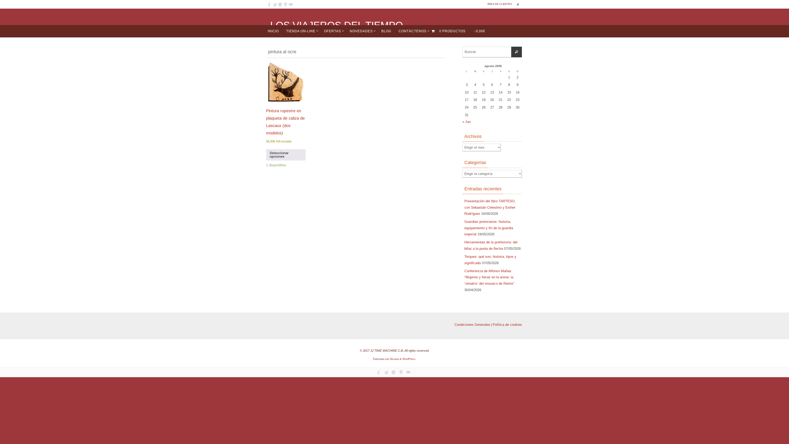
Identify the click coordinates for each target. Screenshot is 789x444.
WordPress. (409, 359)
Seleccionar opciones (279, 154)
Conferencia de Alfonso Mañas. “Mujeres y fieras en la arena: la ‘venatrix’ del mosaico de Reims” (489, 277)
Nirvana (394, 359)
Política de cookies (507, 325)
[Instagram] (280, 4)
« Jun (466, 122)
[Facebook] (269, 4)
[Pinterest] (285, 4)
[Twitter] (274, 4)
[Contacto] (290, 4)
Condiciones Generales (472, 325)
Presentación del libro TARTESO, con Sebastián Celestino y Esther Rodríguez (490, 207)
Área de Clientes (499, 4)
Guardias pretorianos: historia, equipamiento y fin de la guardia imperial (488, 228)
